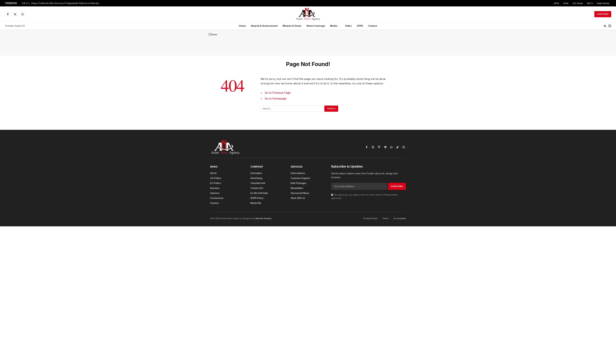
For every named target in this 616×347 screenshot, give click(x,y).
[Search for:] (293, 109)
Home (242, 25)
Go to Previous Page (278, 92)
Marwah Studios (263, 218)
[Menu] (609, 26)
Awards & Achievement (264, 25)
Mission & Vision (292, 25)
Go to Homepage (275, 98)
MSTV (590, 3)
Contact (372, 25)
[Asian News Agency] (308, 14)
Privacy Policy (390, 195)
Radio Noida (603, 3)
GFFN (556, 3)
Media (333, 25)
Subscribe (602, 14)
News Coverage (316, 25)
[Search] (605, 26)
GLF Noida (578, 3)
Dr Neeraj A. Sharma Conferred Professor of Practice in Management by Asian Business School (62, 3)
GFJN (565, 3)
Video (348, 25)
